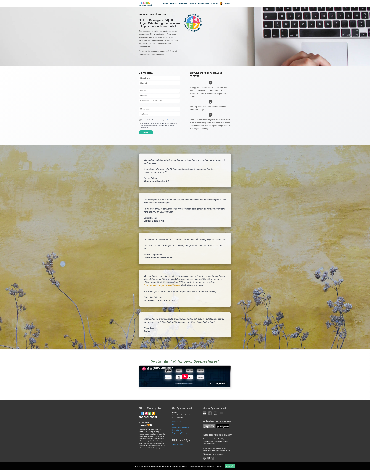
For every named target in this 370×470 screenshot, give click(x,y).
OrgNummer (144, 114)
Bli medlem (214, 3)
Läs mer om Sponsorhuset (181, 427)
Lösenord (143, 83)
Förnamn (143, 91)
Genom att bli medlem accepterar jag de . (159, 120)
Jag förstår (229, 466)
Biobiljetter (173, 3)
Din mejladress (145, 78)
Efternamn (143, 96)
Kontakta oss (176, 422)
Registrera (146, 132)
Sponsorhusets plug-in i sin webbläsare (162, 285)
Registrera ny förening (179, 433)
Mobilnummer (144, 101)
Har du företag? (203, 3)
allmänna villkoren (171, 120)
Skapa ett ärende (177, 444)
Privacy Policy (176, 430)
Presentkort (183, 3)
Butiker (165, 3)
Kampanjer (192, 3)
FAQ (173, 424)
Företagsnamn (145, 109)
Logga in (227, 3)
